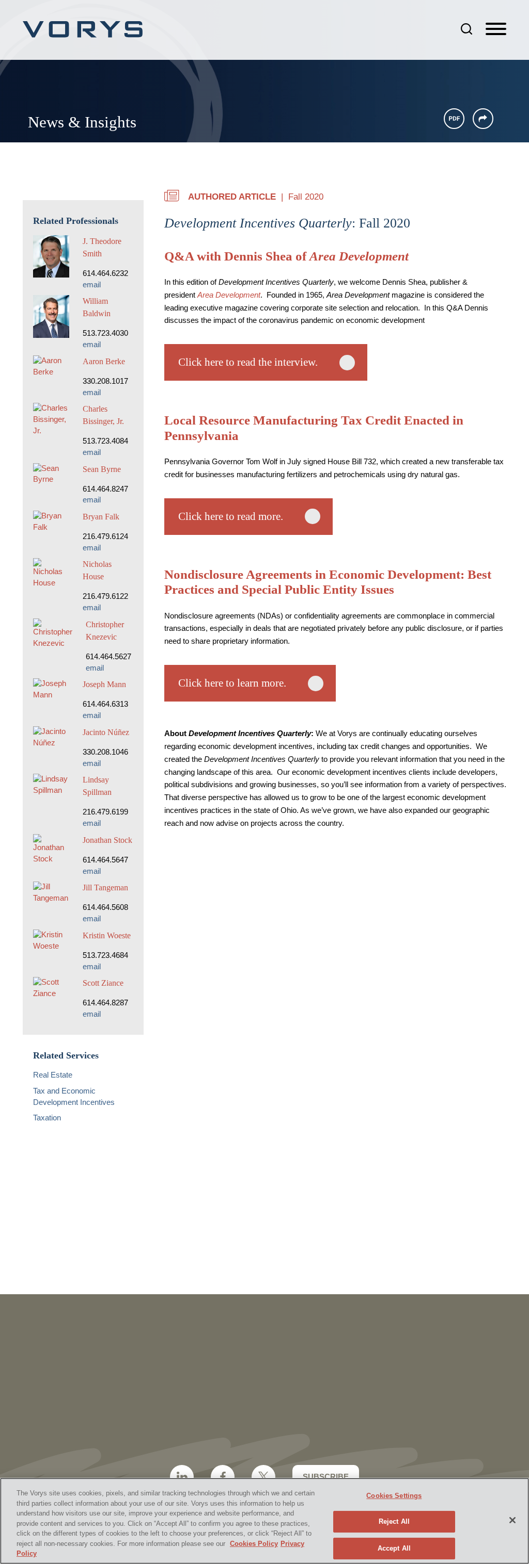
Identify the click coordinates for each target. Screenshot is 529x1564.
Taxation (47, 1118)
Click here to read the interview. (248, 362)
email (92, 285)
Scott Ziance (103, 983)
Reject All (394, 1521)
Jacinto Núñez (106, 732)
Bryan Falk (101, 516)
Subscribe (326, 1476)
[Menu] (496, 29)
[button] (483, 118)
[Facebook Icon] (223, 1477)
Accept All (394, 1548)
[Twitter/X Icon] (263, 1477)
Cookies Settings (394, 1496)
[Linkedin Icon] (182, 1477)
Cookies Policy (254, 1543)
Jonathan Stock (107, 840)
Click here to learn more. (232, 683)
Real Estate (52, 1075)
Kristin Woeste (107, 935)
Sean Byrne (102, 469)
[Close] (512, 1520)
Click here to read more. (230, 516)
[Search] (466, 29)
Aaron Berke (104, 361)
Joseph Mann (104, 684)
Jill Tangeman (105, 887)
